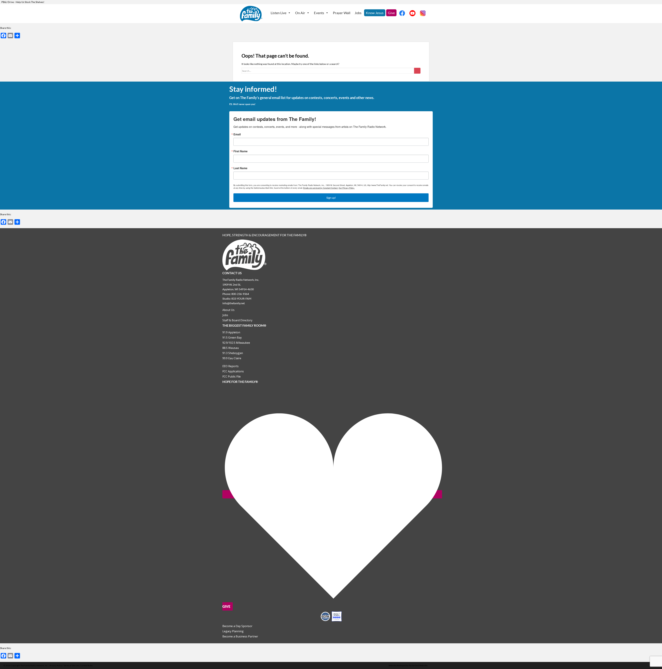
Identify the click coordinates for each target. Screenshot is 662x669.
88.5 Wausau (230, 348)
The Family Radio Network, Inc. (34, 665)
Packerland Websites (418, 665)
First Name (240, 151)
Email (237, 134)
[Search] (417, 71)
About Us (228, 310)
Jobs (358, 13)
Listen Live (278, 13)
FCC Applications (233, 371)
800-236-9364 (240, 293)
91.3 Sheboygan (232, 353)
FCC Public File (231, 376)
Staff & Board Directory (237, 320)
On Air (300, 13)
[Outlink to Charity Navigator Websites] (331, 616)
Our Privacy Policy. (347, 187)
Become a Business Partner (240, 636)
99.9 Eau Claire (231, 358)
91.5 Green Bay (232, 337)
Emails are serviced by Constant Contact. (320, 187)
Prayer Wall (341, 13)
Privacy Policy (56, 665)
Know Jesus (375, 13)
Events (319, 13)
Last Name (240, 168)
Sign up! (331, 197)
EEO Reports (230, 366)
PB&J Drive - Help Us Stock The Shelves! (22, 2)
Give (391, 13)
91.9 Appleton (231, 332)
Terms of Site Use (71, 665)
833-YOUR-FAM (241, 298)
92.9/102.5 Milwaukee (236, 343)
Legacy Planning (233, 631)
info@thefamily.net (233, 303)
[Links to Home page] (244, 254)
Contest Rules (86, 665)
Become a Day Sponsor (237, 626)
